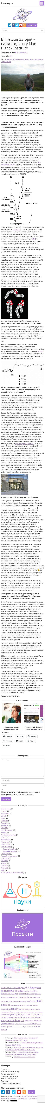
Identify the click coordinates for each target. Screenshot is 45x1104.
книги (30, 1005)
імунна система (17, 1027)
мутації (17, 1012)
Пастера (40, 351)
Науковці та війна (9, 849)
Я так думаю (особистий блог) (12, 872)
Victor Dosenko (22, 52)
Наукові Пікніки (29, 991)
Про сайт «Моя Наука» (9, 856)
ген (10, 997)
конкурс (35, 1005)
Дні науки (4, 825)
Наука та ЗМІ (6, 844)
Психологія (5, 858)
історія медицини (27, 1027)
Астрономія (5, 814)
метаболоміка (6, 62)
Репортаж (4, 861)
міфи (21, 1012)
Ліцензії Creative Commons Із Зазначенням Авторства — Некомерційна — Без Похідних (20, 1098)
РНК (35, 991)
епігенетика (5, 1001)
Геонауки (4, 823)
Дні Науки (31, 987)
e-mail (31, 1092)
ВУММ (18, 987)
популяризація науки (12, 1020)
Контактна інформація (9, 1079)
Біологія (3, 816)
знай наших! (19, 59)
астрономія (23, 994)
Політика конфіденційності (11, 1083)
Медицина (5, 842)
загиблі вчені (31, 1001)
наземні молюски (29, 1012)
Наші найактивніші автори (10, 1072)
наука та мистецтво (28, 1014)
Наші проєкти (6, 847)
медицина (32, 1009)
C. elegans (9, 59)
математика (23, 1009)
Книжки (4, 832)
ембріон (37, 997)
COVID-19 (4, 988)
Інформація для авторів (9, 1076)
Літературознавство (8, 835)
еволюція (24, 997)
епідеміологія (13, 1001)
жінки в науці (22, 1001)
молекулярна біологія (8, 1012)
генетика (14, 997)
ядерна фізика (6, 1027)
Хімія (11, 56)
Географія (4, 821)
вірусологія (4, 997)
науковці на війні (16, 1017)
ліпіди (27, 59)
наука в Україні (14, 1014)
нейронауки (26, 1017)
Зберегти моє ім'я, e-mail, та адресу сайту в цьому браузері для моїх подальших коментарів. (20, 793)
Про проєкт (5, 1069)
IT (14, 59)
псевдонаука (29, 1021)
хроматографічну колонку (24, 444)
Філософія (4, 868)
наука (36, 1012)
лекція (14, 1008)
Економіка (4, 828)
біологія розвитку (34, 994)
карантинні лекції (22, 1005)
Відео (3, 818)
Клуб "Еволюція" (6, 830)
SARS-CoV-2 (11, 988)
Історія (3, 811)
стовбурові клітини (24, 1024)
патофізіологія (35, 1017)
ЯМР (33, 239)
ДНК (23, 988)
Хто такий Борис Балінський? (24, 1057)
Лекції (3, 837)
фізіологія (38, 1024)
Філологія (4, 865)
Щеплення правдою (10, 851)
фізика (33, 1023)
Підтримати (32, 25)
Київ (39, 987)
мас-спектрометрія (36, 59)
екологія (32, 997)
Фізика (3, 863)
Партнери (4, 1081)
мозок (38, 1009)
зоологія (13, 1005)
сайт (16, 1024)
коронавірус (5, 1009)
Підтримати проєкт (8, 1074)
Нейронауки (5, 854)
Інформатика (6, 809)
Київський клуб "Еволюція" (12, 990)
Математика (5, 840)
